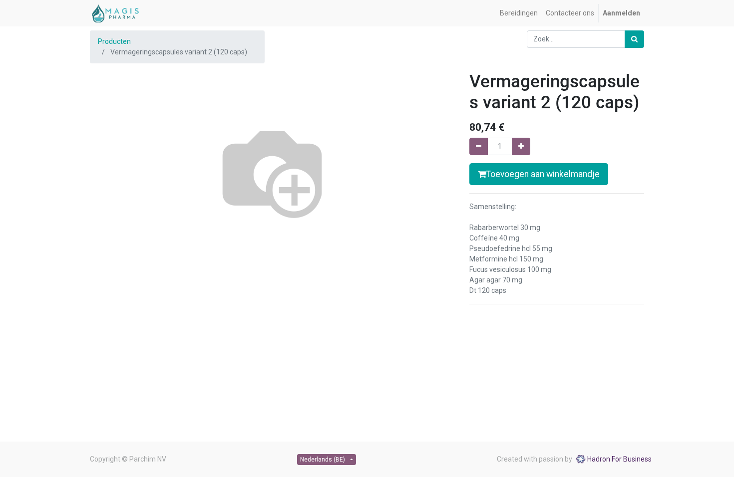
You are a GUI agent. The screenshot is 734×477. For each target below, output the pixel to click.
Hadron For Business (619, 459)
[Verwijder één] (478, 146)
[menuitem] (519, 13)
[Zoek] (634, 39)
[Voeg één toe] (521, 146)
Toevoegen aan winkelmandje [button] (543, 174)
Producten (114, 41)
